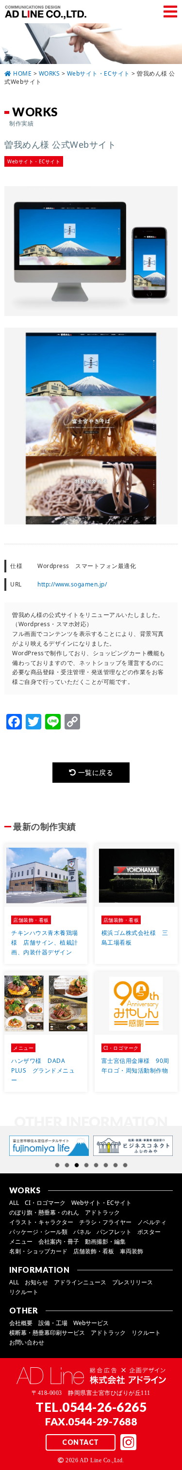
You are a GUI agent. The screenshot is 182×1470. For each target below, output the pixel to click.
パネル (82, 1232)
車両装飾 (131, 1251)
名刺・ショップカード (38, 1251)
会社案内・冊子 (58, 1241)
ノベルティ (151, 1222)
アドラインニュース (80, 1282)
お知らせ (36, 1282)
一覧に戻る (94, 772)
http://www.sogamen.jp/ (72, 584)
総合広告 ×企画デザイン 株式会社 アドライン (47, 12)
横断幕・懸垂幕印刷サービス (47, 1332)
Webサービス (91, 1323)
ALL (14, 1203)
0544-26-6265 (104, 1407)
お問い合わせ (26, 1342)
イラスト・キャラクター (41, 1222)
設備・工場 (52, 1323)
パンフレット (114, 1232)
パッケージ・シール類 (38, 1232)
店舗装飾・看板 (93, 1251)
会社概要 (21, 1323)
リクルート (23, 1292)
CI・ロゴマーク (45, 1203)
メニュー (21, 1241)
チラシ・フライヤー (105, 1222)
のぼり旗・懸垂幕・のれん (44, 1212)
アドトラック (102, 1212)
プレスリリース (132, 1282)
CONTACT (80, 1442)
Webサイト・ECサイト (101, 1203)
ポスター (149, 1232)
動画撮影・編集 (105, 1241)
